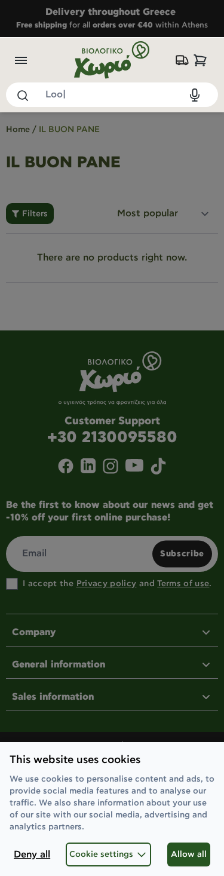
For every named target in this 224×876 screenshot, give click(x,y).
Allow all (189, 854)
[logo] (112, 60)
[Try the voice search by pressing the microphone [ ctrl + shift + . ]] (194, 95)
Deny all (32, 855)
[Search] (22, 95)
